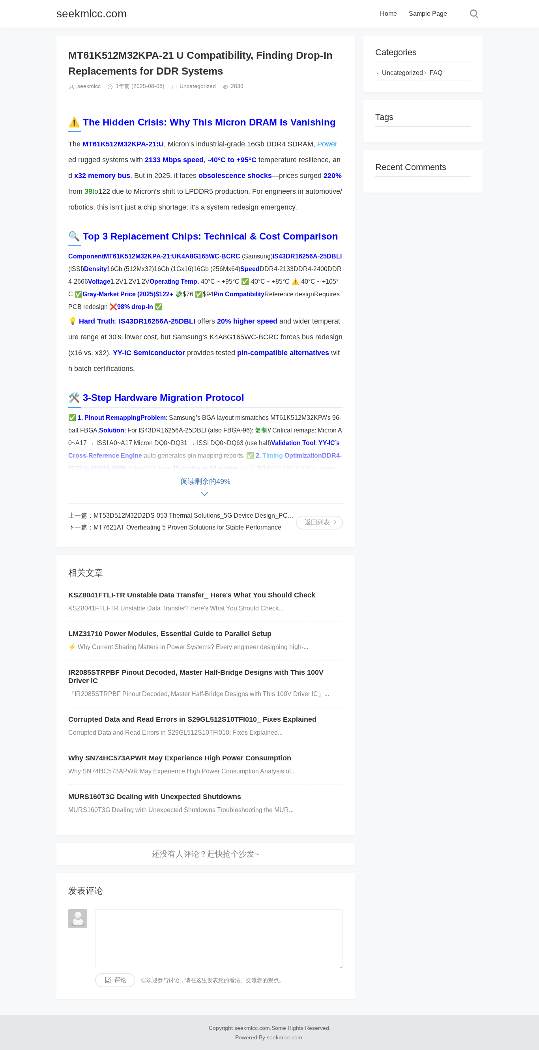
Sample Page (428, 13)
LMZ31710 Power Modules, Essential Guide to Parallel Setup (169, 634)
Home (388, 13)
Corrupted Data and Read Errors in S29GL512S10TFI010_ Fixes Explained (192, 719)
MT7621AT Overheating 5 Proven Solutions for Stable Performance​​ (187, 527)
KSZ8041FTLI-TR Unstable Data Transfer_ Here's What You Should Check (191, 595)
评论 (120, 980)
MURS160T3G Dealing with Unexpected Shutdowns (154, 797)
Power (327, 144)
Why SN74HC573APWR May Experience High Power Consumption (179, 758)
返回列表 (317, 522)
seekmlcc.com (91, 13)
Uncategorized (198, 86)
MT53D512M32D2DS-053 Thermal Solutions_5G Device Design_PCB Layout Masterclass (221, 515)
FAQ (436, 72)
